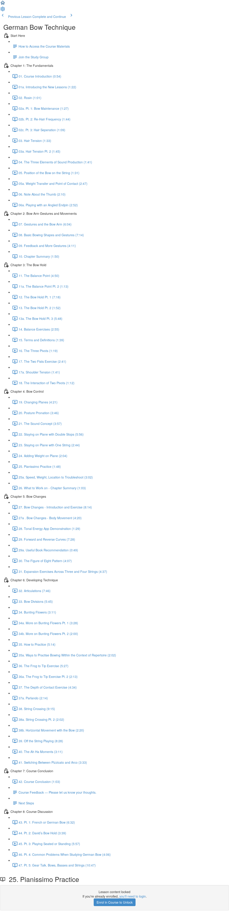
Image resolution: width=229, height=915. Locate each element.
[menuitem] (2, 10)
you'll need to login (132, 896)
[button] (2, 4)
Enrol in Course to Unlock (115, 902)
